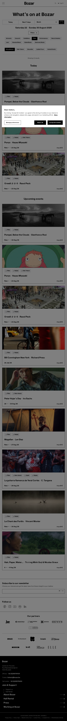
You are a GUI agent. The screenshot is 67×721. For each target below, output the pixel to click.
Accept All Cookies (55, 122)
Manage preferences (12, 122)
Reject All (40, 122)
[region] (33, 116)
